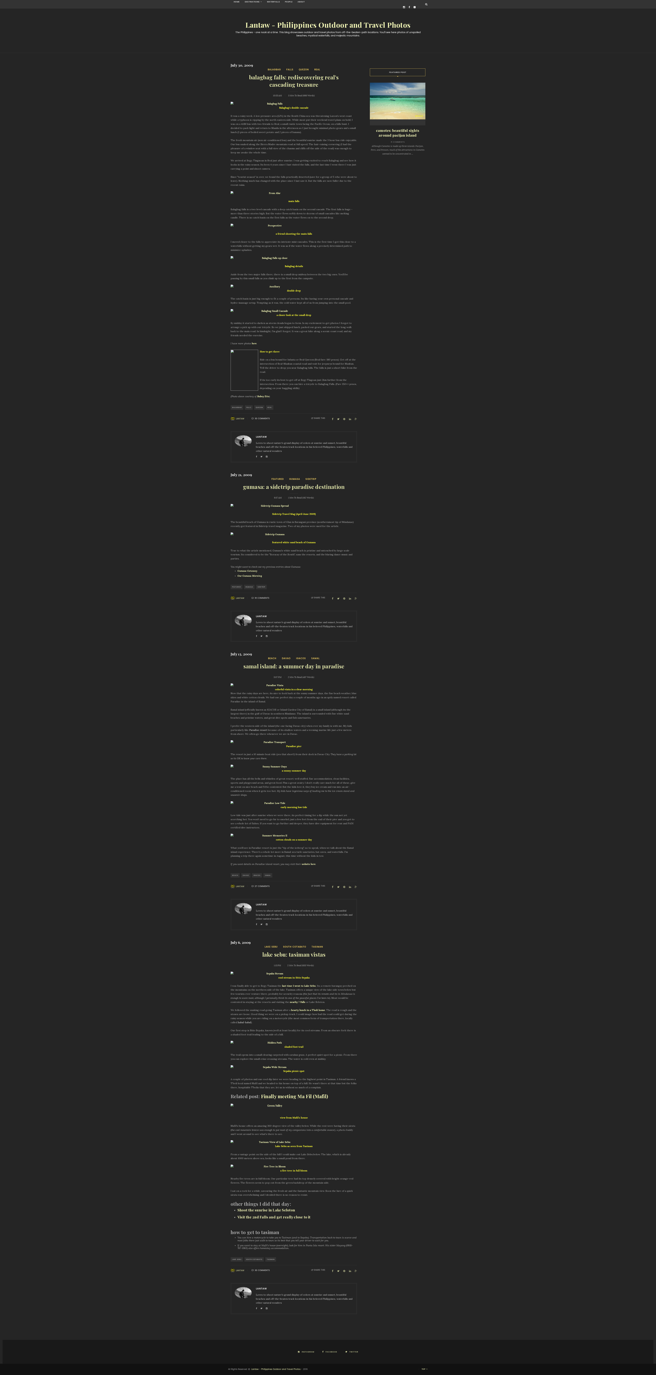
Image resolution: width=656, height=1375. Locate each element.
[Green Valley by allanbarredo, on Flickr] (294, 1106)
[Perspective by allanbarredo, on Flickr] (294, 226)
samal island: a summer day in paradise (293, 666)
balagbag (274, 69)
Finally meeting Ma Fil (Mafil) (294, 1096)
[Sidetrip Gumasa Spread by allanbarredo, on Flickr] (294, 506)
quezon (304, 69)
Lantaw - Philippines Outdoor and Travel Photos (328, 25)
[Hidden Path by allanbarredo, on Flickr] (294, 1043)
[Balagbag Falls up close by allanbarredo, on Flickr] (294, 258)
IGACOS (301, 658)
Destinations (252, 2)
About (301, 2)
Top (424, 1369)
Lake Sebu (271, 947)
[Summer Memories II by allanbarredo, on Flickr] (294, 836)
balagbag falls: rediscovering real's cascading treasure (294, 81)
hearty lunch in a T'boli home (308, 1010)
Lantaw (240, 419)
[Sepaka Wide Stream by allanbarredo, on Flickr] (294, 1067)
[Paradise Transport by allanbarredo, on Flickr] (294, 742)
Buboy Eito (263, 396)
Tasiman (317, 947)
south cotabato (294, 947)
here (254, 343)
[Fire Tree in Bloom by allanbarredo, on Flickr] (294, 1167)
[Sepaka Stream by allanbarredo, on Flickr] (294, 974)
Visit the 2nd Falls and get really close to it (274, 1217)
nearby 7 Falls (297, 1002)
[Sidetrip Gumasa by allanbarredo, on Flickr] (294, 534)
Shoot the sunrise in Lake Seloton (266, 1210)
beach (272, 658)
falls (289, 69)
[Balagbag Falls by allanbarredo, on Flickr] (294, 104)
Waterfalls (273, 2)
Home (237, 2)
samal (315, 658)
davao (286, 658)
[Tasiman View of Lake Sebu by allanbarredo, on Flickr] (294, 1142)
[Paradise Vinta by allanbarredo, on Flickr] (294, 685)
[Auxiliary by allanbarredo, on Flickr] (294, 287)
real (317, 69)
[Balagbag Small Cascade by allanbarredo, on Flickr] (294, 311)
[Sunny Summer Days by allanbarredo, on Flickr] (294, 767)
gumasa (294, 479)
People (288, 2)
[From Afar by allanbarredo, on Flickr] (294, 193)
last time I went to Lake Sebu (299, 986)
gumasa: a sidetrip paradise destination (294, 487)
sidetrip (310, 479)
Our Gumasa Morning (249, 576)
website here (309, 864)
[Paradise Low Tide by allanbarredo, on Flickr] (294, 803)
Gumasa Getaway (247, 571)
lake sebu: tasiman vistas (294, 954)
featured (277, 479)
